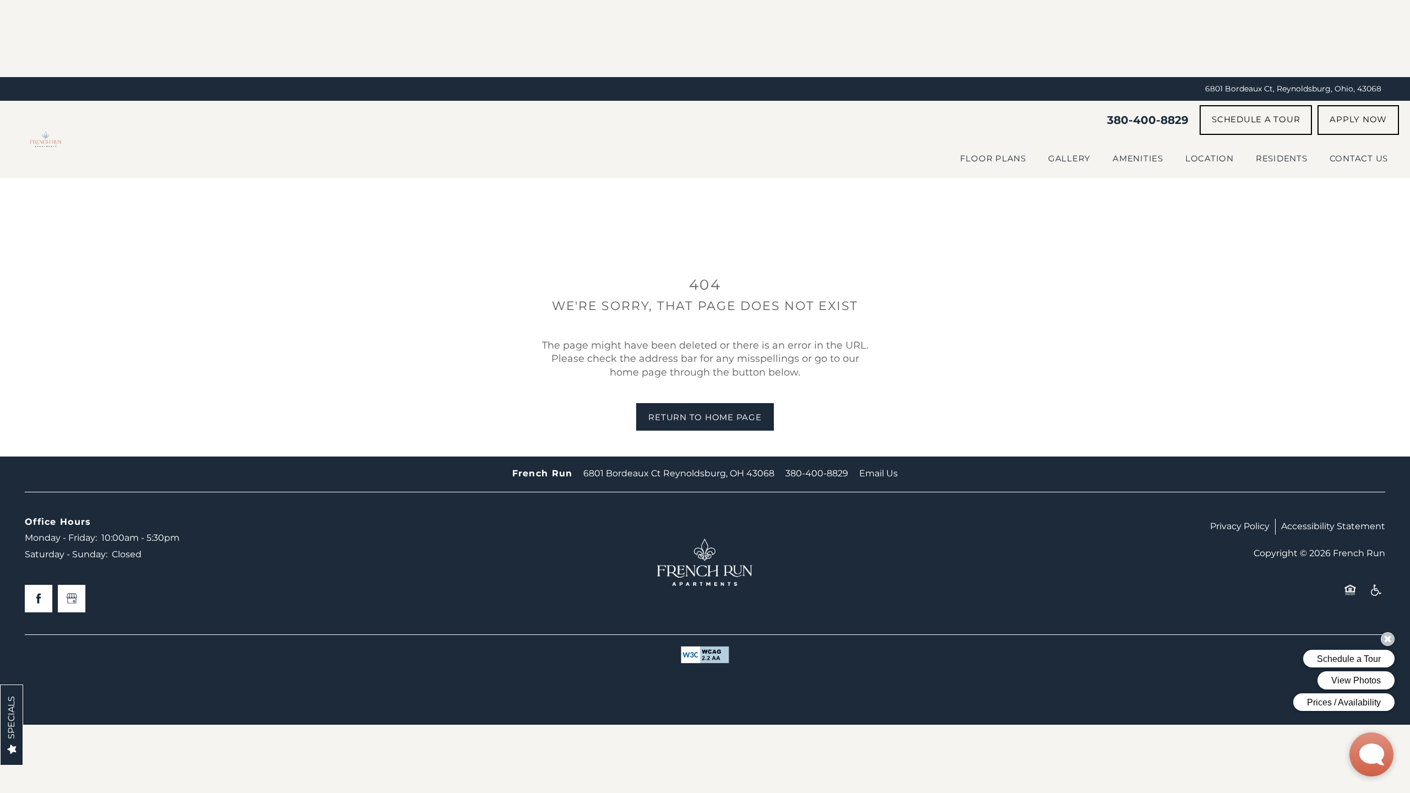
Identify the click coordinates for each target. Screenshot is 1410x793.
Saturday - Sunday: (66, 554)
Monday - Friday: (61, 538)
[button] (1256, 120)
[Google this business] (71, 598)
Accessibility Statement (1333, 526)
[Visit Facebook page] (38, 598)
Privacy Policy (1240, 526)
